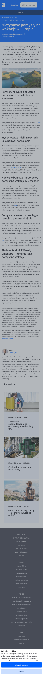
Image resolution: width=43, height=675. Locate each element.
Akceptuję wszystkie (21, 665)
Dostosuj (21, 671)
